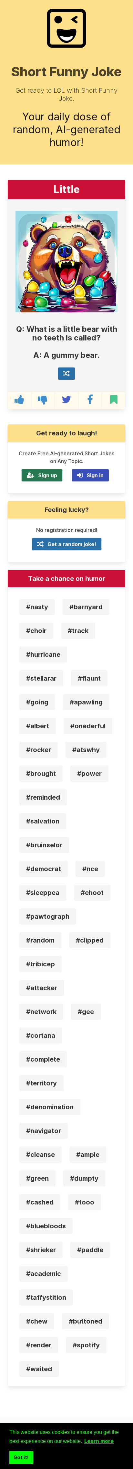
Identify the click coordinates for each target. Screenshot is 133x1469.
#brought (41, 773)
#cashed (40, 1202)
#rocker (38, 750)
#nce (90, 869)
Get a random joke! (71, 544)
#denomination (50, 1107)
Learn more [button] (99, 1441)
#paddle (90, 1250)
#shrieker (41, 1250)
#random (40, 940)
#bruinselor (44, 845)
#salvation (42, 821)
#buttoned (85, 1321)
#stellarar (41, 678)
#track (78, 631)
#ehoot (92, 893)
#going (37, 702)
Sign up (47, 475)
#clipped (90, 940)
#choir (36, 631)
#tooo (84, 1202)
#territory (41, 1083)
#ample (87, 1154)
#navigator (43, 1131)
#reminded (43, 797)
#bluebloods (46, 1226)
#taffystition (46, 1297)
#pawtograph (47, 916)
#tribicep (40, 964)
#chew (36, 1321)
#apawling (86, 702)
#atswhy (86, 750)
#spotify (86, 1345)
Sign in (95, 475)
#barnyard (86, 607)
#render (38, 1345)
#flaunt (89, 678)
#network (41, 1012)
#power (89, 773)
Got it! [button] (21, 1457)
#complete (43, 1059)
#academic (43, 1274)
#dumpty (84, 1178)
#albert (37, 726)
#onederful (88, 726)
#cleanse (40, 1154)
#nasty (37, 607)
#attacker (41, 988)
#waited (39, 1369)
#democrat (43, 869)
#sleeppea (42, 893)
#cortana (40, 1035)
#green (37, 1178)
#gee (86, 1012)
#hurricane (43, 654)
